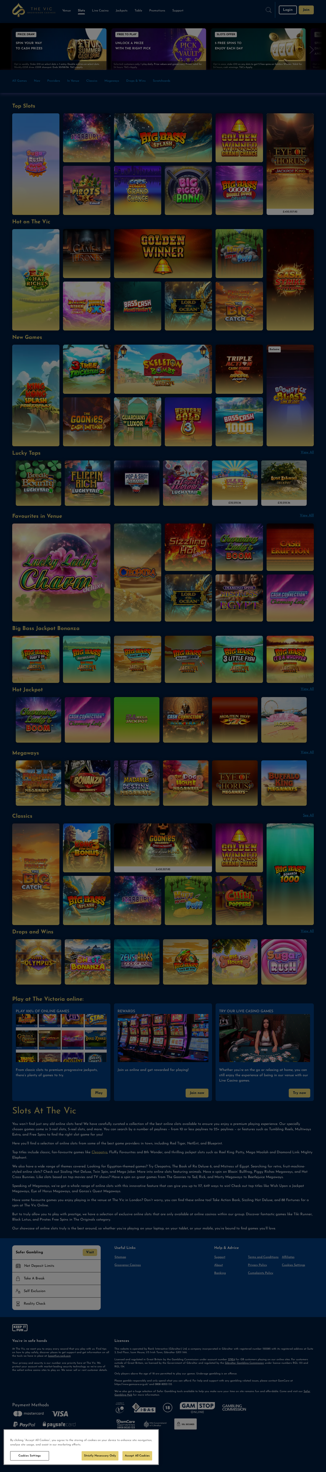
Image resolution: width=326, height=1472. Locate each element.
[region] (81, 1447)
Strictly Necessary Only (100, 1455)
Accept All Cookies (137, 1455)
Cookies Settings (29, 1455)
